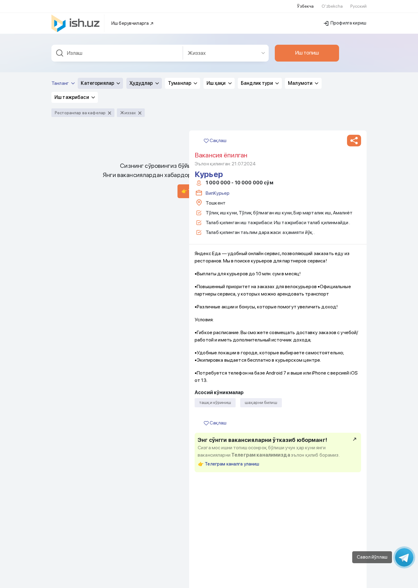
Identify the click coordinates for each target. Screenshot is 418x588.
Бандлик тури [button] (257, 83)
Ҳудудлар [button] (141, 83)
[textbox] (117, 53)
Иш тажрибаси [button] (72, 97)
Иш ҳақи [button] (217, 83)
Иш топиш (307, 53)
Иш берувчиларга (130, 23)
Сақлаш (217, 140)
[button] (354, 140)
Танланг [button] (60, 83)
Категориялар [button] (98, 83)
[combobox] (117, 53)
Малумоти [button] (300, 83)
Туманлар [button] (180, 83)
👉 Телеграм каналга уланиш (228, 464)
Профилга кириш (348, 23)
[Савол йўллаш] (404, 557)
